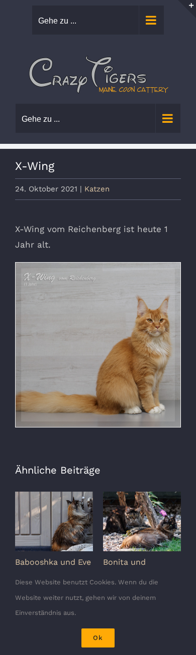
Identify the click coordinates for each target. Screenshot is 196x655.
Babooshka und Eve (53, 562)
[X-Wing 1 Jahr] (98, 345)
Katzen (97, 188)
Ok (98, 637)
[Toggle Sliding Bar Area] (187, 9)
